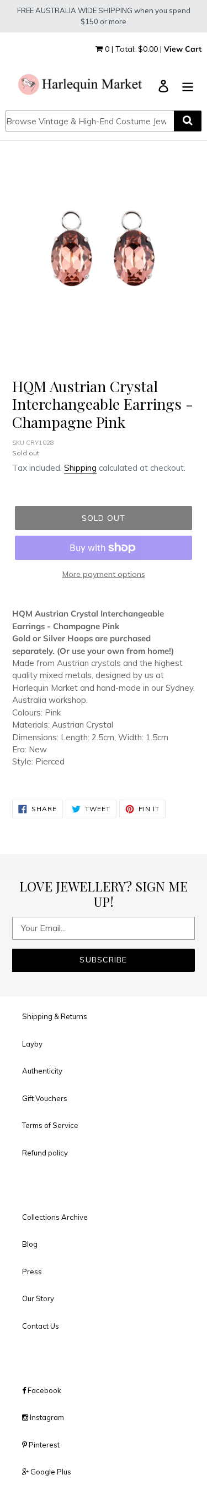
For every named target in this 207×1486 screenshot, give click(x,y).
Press (32, 1271)
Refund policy (45, 1152)
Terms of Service (50, 1125)
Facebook (43, 1390)
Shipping (80, 468)
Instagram (46, 1417)
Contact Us (40, 1326)
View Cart (182, 49)
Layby (32, 1043)
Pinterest (43, 1444)
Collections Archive (55, 1217)
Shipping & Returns (54, 1016)
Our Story (38, 1298)
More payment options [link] (103, 574)
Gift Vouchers (44, 1098)
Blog (30, 1244)
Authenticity (42, 1070)
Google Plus (50, 1471)
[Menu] (188, 85)
